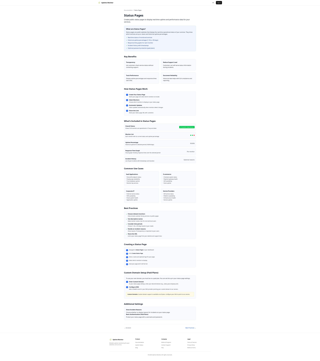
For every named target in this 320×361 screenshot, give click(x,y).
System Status (139, 345)
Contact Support (165, 345)
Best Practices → (191, 328)
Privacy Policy (191, 345)
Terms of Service (191, 342)
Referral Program (166, 342)
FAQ (162, 347)
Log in (219, 2)
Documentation (128, 10)
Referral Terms (191, 347)
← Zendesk (127, 328)
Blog (136, 347)
